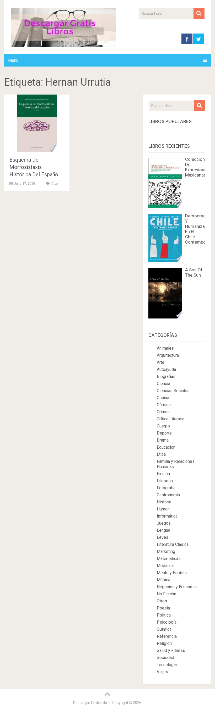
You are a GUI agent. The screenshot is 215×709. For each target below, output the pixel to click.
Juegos (164, 523)
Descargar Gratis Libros (92, 703)
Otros (162, 600)
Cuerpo (163, 426)
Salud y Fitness (171, 650)
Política (164, 615)
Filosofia (165, 480)
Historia (164, 501)
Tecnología (167, 664)
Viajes (162, 671)
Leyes (162, 537)
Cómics (164, 404)
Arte (54, 183)
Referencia (167, 636)
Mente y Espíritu (172, 572)
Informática (167, 516)
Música (163, 579)
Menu (13, 60)
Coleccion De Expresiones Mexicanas (197, 167)
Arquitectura (168, 355)
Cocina (163, 397)
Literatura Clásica (173, 544)
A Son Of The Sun (194, 272)
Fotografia (166, 487)
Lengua (163, 530)
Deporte (164, 433)
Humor (163, 509)
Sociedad (165, 657)
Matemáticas (169, 558)
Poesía (163, 608)
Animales (165, 348)
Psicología (166, 622)
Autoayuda (166, 369)
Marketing (166, 551)
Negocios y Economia (177, 586)
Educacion (166, 447)
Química (164, 629)
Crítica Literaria (170, 418)
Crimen (163, 411)
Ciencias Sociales (173, 390)
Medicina (165, 565)
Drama (163, 440)
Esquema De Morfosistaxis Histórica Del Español (34, 167)
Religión (164, 643)
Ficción (163, 473)
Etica (161, 454)
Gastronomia (168, 494)
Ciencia (163, 383)
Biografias (166, 376)
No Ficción (166, 593)
